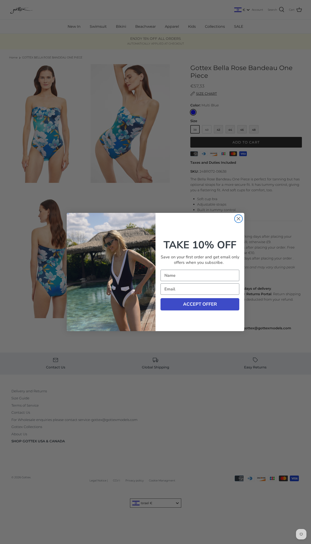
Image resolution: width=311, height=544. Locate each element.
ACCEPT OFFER (200, 304)
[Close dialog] (238, 219)
